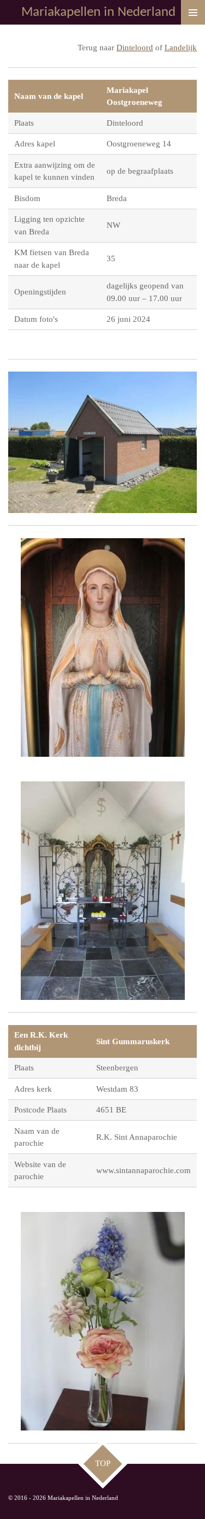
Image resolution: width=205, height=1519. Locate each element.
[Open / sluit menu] (193, 12)
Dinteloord (134, 47)
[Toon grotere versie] (102, 442)
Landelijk (181, 47)
